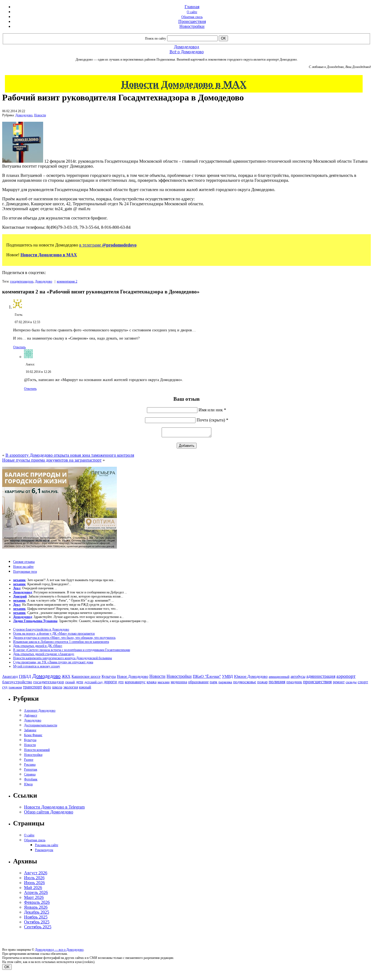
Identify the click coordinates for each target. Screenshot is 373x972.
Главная (192, 6)
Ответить (19, 347)
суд (4, 687)
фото (47, 687)
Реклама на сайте (46, 845)
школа (57, 687)
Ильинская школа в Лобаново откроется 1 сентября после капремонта (61, 642)
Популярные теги (25, 571)
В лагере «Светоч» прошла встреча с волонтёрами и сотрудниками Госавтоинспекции (71, 650)
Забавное (30, 730)
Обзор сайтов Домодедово (48, 812)
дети (79, 682)
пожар (262, 682)
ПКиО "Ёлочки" (207, 676)
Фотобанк (30, 779)
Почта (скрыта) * (212, 420)
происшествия (317, 681)
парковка (225, 682)
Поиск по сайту (155, 38)
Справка (29, 774)
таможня (15, 687)
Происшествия (192, 21)
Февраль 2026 (37, 902)
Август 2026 (35, 872)
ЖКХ (66, 676)
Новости (40, 115)
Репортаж (30, 769)
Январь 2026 (36, 907)
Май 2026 (33, 887)
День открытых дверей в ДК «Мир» (37, 646)
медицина (179, 682)
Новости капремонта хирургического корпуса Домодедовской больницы (62, 658)
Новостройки (192, 26)
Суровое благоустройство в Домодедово (41, 629)
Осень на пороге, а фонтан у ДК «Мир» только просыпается (54, 633)
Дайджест (30, 715)
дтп (121, 682)
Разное (28, 760)
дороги (110, 681)
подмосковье (244, 682)
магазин (164, 682)
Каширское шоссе (86, 676)
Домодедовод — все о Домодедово (59, 950)
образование (198, 682)
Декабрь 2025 (36, 912)
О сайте (192, 12)
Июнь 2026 (34, 882)
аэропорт (346, 676)
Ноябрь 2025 (36, 917)
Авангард (10, 676)
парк (213, 682)
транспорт (32, 687)
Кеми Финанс (33, 735)
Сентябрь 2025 (37, 927)
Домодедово (23, 115)
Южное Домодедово (251, 676)
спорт (363, 681)
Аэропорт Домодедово (39, 710)
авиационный (279, 676)
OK (7, 967)
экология (70, 687)
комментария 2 (67, 281)
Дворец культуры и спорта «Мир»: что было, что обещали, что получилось (64, 638)
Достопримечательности (40, 725)
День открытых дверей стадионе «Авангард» (43, 654)
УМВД (227, 676)
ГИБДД (25, 676)
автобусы (298, 676)
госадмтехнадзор (21, 281)
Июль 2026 (34, 877)
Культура (109, 676)
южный (85, 687)
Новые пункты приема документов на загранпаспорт (52, 460)
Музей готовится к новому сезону (36, 666)
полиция (277, 681)
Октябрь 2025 (36, 922)
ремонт (339, 682)
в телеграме (108, 245)
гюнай (70, 682)
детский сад (93, 682)
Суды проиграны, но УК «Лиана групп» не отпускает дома (53, 662)
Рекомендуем (44, 850)
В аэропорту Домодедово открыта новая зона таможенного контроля (69, 455)
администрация (320, 676)
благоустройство (17, 682)
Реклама (29, 764)
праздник (294, 682)
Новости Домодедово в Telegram (54, 807)
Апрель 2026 (36, 892)
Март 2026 (34, 897)
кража (151, 682)
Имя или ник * (212, 410)
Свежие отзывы (24, 562)
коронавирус (135, 682)
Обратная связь (192, 17)
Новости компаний (37, 750)
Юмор (28, 784)
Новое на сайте (23, 567)
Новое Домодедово (132, 676)
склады (351, 682)
